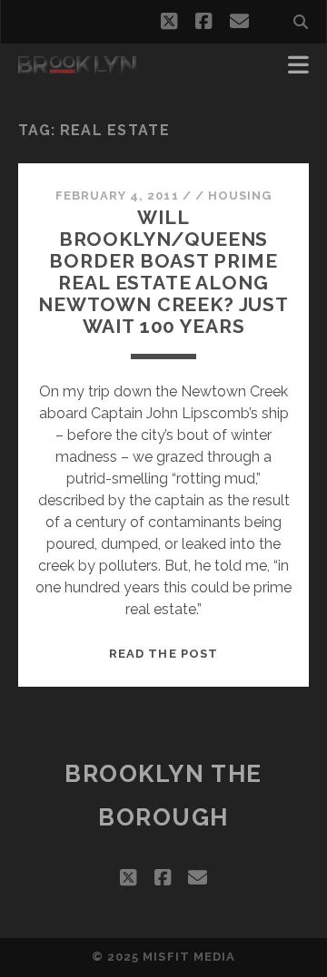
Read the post (163, 653)
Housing (240, 195)
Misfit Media (189, 956)
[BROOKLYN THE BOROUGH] (77, 65)
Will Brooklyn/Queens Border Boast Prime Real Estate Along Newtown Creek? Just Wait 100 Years (163, 271)
